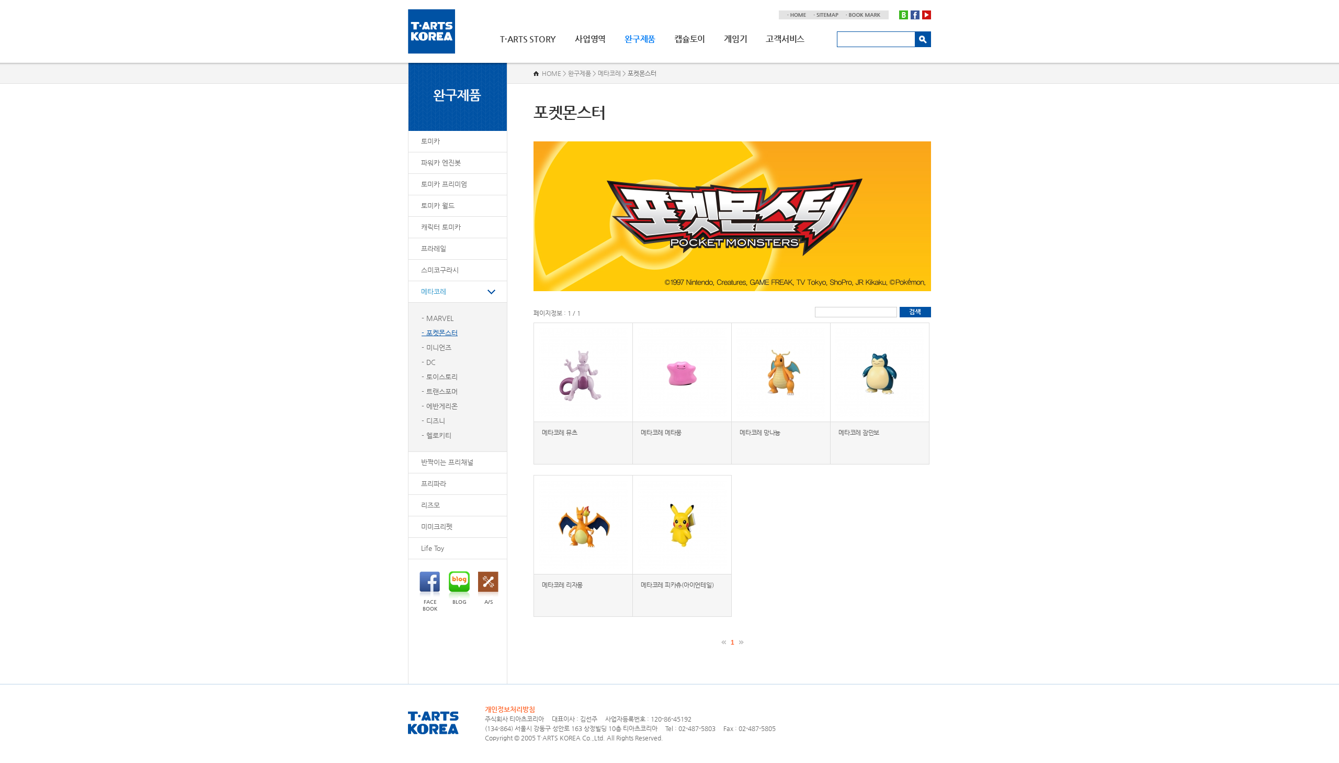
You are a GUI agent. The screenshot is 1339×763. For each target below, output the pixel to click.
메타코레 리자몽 (562, 585)
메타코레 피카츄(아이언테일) (677, 585)
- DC (429, 362)
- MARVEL (437, 318)
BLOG (459, 602)
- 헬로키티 (436, 435)
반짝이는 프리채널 (447, 462)
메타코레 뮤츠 (559, 432)
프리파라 (433, 484)
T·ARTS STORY (528, 39)
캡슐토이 (689, 39)
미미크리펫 (436, 526)
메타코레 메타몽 (661, 432)
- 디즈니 (433, 421)
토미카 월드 (438, 205)
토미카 (430, 141)
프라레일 (433, 248)
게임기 (735, 39)
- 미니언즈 (436, 347)
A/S (488, 602)
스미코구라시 (440, 270)
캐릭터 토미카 (441, 227)
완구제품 (640, 39)
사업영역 (590, 39)
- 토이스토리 (440, 377)
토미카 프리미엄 (444, 184)
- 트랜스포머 (440, 391)
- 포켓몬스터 (440, 333)
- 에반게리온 (440, 406)
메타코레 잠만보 (858, 432)
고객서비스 (785, 39)
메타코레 (433, 291)
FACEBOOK (430, 605)
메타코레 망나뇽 (760, 432)
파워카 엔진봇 (441, 163)
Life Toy (432, 548)
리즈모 (430, 505)
